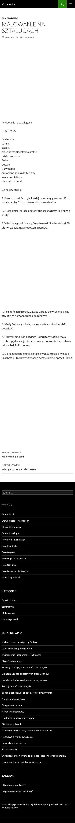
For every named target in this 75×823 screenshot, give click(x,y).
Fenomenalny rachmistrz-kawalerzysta (22, 761)
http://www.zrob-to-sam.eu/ (17, 791)
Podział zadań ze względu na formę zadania (24, 680)
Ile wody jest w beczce (14, 743)
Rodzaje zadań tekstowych (16, 686)
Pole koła (8, 4)
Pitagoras (28, 37)
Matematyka (8, 612)
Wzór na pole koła (11, 577)
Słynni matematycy (12, 661)
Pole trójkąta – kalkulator (15, 571)
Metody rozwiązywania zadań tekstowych (24, 667)
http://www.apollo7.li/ (13, 784)
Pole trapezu (9, 552)
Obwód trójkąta (10, 533)
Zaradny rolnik (9, 749)
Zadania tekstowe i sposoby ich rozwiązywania (27, 692)
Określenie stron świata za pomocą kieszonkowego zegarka (34, 755)
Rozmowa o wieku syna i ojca (17, 736)
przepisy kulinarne (54, 804)
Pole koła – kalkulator (13, 539)
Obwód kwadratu (11, 526)
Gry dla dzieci (10, 18)
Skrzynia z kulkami (11, 724)
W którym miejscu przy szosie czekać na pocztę (27, 730)
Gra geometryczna (12, 705)
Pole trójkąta (9, 564)
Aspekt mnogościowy (13, 698)
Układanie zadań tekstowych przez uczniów (25, 673)
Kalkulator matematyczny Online (19, 642)
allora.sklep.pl (9, 804)
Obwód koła (8, 514)
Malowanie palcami (13, 454)
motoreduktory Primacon (30, 804)
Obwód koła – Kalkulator (15, 520)
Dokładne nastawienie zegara (18, 717)
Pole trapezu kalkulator (14, 558)
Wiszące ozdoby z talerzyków (19, 467)
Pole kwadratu (9, 545)
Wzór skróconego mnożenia (17, 648)
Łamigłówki (8, 606)
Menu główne (71, 4)
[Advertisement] (37, 82)
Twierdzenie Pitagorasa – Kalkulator (21, 654)
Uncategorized (10, 619)
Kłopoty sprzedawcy (13, 711)
